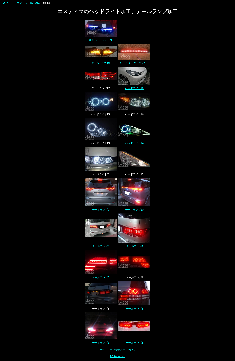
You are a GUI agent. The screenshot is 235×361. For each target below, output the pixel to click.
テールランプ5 (100, 277)
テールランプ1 (100, 342)
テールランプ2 (134, 342)
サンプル (22, 2)
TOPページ (7, 2)
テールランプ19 (100, 63)
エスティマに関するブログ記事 (117, 350)
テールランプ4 (134, 308)
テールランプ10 (134, 209)
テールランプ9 (100, 209)
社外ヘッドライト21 (100, 40)
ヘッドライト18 (134, 88)
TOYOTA (35, 2)
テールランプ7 (100, 246)
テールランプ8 (134, 246)
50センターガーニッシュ (134, 63)
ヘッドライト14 (134, 143)
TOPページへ (117, 356)
